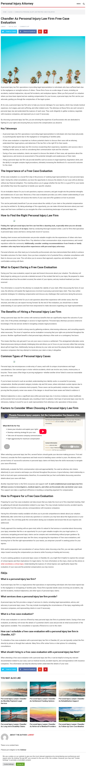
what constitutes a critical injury (12, 564)
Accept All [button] (20, 764)
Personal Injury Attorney (17, 3)
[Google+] (40, 32)
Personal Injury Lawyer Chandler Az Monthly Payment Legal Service (14, 701)
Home (5, 12)
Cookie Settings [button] (9, 764)
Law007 (3, 26)
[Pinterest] (45, 32)
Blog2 (10, 12)
